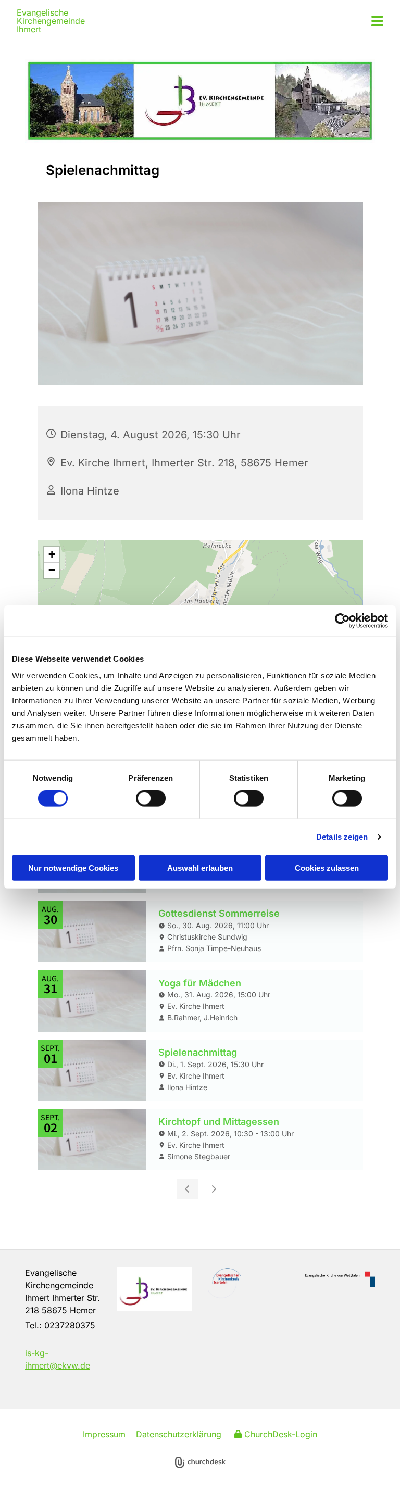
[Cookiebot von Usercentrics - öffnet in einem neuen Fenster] (342, 621)
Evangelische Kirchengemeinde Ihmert (51, 20)
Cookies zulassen (327, 867)
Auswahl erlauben (200, 867)
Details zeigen (342, 836)
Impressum (104, 1434)
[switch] (151, 798)
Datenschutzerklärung (178, 1434)
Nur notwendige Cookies (73, 867)
